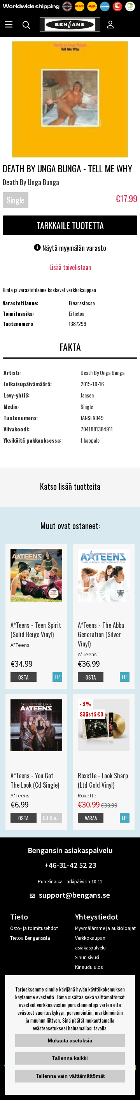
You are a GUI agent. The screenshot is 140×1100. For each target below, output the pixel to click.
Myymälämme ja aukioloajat (105, 928)
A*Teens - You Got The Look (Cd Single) (34, 780)
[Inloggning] (110, 25)
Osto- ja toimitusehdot (34, 928)
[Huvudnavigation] (8, 25)
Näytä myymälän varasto (73, 248)
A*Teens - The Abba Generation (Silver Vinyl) (101, 634)
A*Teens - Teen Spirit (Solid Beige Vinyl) (35, 629)
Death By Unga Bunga (31, 182)
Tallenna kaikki (70, 1058)
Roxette (87, 795)
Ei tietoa (76, 313)
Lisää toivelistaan (70, 267)
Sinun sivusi (87, 957)
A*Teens (20, 644)
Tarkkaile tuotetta (70, 225)
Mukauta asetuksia (70, 1041)
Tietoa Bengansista (30, 938)
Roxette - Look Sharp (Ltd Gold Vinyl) (103, 780)
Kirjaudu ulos (89, 967)
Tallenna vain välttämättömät (70, 1076)
